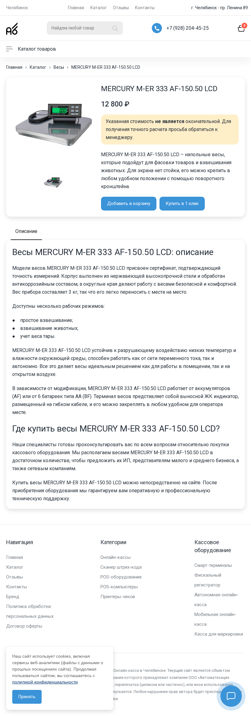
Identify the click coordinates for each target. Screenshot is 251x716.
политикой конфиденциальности (45, 681)
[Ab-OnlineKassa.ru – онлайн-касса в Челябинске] (11, 28)
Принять (27, 696)
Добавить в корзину (128, 203)
